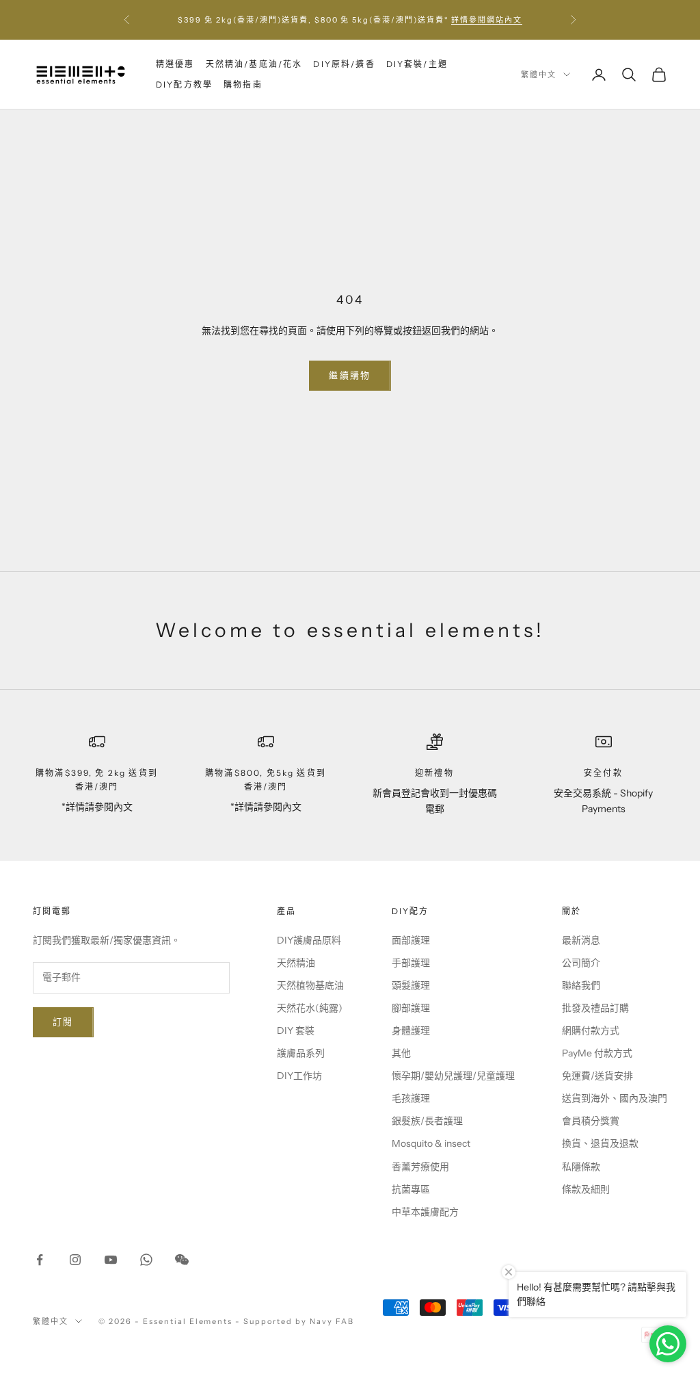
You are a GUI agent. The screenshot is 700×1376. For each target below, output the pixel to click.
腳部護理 (411, 1008)
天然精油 (296, 963)
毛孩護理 (411, 1098)
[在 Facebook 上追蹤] (39, 1260)
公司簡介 (581, 963)
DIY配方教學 (184, 84)
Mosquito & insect (431, 1143)
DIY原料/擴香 (344, 64)
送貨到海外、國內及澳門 (614, 1098)
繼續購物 (350, 374)
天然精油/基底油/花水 (254, 64)
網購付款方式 (590, 1030)
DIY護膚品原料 (309, 940)
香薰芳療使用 (420, 1166)
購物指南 (243, 84)
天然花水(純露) (309, 1008)
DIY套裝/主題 (417, 64)
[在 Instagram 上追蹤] (75, 1260)
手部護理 (411, 963)
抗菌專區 (411, 1189)
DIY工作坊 (299, 1075)
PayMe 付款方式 (597, 1053)
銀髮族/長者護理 (427, 1121)
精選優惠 (175, 64)
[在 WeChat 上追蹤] (182, 1260)
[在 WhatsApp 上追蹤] (146, 1260)
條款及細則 (586, 1189)
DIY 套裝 (295, 1030)
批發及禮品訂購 (595, 1008)
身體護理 (411, 1030)
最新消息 (581, 940)
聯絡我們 (581, 985)
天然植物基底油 (310, 985)
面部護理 (411, 940)
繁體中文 (538, 74)
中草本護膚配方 (425, 1212)
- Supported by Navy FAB (294, 1321)
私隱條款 (581, 1166)
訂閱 (63, 1021)
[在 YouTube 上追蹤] (111, 1260)
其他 (401, 1053)
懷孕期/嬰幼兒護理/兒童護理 (453, 1075)
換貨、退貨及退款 (600, 1143)
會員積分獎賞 (590, 1121)
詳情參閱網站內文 (486, 20)
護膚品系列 (301, 1053)
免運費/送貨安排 (597, 1075)
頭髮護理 (411, 985)
